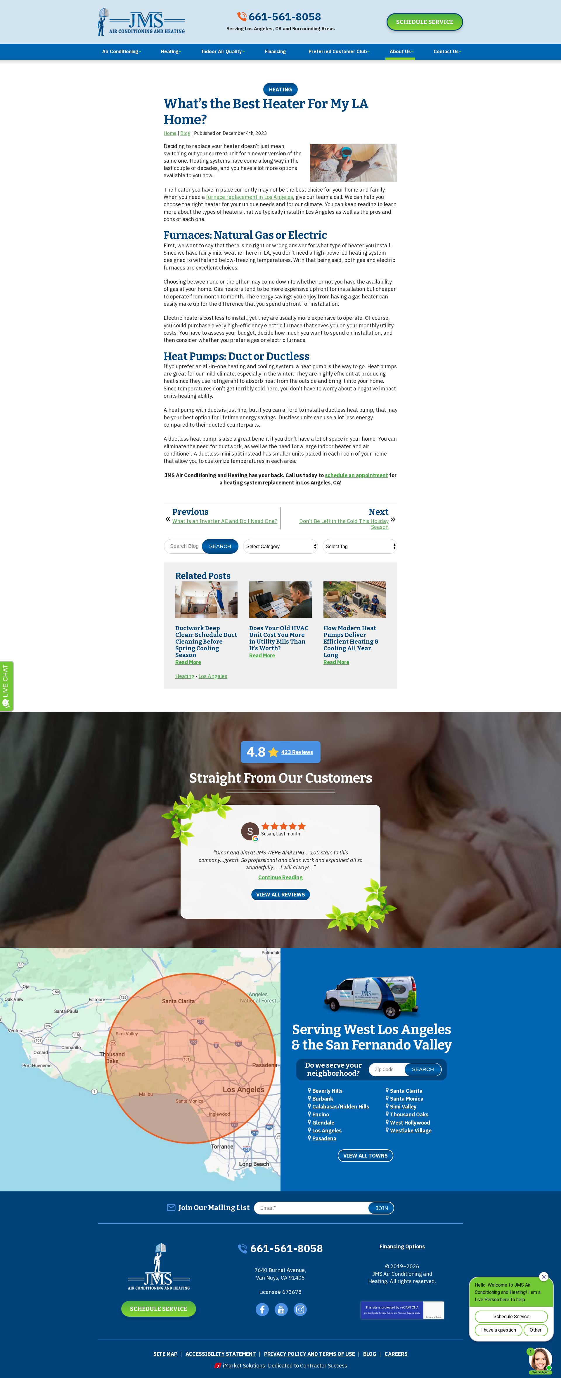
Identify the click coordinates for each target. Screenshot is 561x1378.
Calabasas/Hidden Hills (340, 1106)
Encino (320, 1114)
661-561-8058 (284, 16)
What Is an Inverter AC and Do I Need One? (224, 521)
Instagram (300, 1309)
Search (220, 546)
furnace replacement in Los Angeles (249, 197)
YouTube (281, 1309)
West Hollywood (410, 1122)
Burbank (322, 1098)
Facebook (262, 1309)
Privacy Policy (386, 1313)
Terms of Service (406, 1313)
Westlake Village (411, 1130)
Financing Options (402, 1246)
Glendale (323, 1122)
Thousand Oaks (409, 1114)
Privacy (429, 1317)
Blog (185, 133)
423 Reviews (297, 752)
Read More (188, 662)
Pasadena (324, 1138)
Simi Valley (403, 1106)
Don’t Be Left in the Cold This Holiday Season (344, 524)
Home (170, 133)
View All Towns (365, 1155)
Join (382, 1208)
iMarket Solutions (244, 1365)
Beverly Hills (327, 1090)
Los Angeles (212, 676)
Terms (438, 1317)
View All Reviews (280, 894)
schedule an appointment (356, 475)
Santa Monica (406, 1098)
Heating (280, 89)
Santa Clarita (406, 1090)
